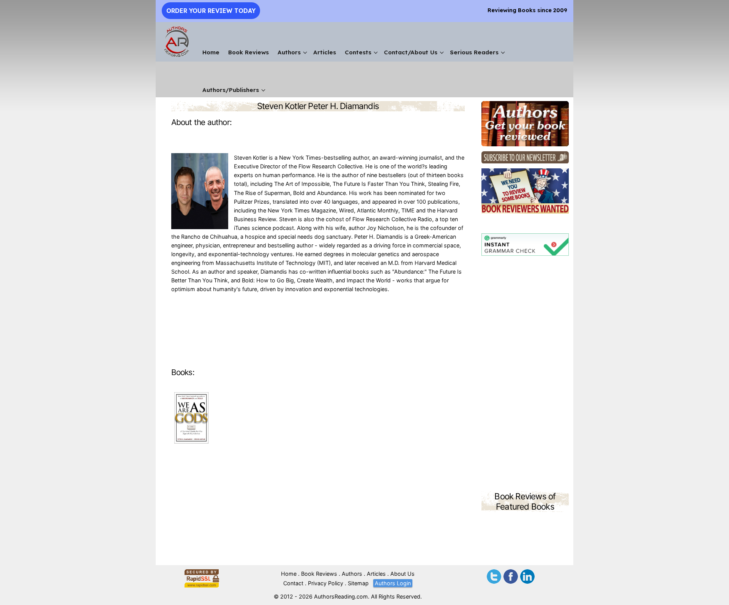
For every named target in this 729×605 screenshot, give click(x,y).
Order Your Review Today (211, 10)
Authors (289, 52)
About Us (402, 573)
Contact (293, 583)
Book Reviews (248, 52)
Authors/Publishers (230, 89)
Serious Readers (474, 52)
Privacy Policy (325, 583)
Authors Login (393, 583)
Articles (324, 52)
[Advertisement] (525, 375)
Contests (358, 52)
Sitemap (358, 583)
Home (210, 52)
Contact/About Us (410, 52)
